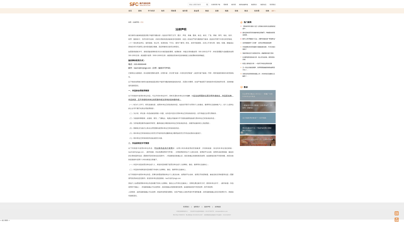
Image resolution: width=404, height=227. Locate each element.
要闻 (140, 11)
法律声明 (136, 22)
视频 (226, 11)
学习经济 (151, 11)
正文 (142, 22)
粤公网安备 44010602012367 (194, 215)
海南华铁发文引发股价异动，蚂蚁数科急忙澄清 (258, 53)
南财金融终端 (243, 4)
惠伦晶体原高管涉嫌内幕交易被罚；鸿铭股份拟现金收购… (259, 34)
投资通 (256, 11)
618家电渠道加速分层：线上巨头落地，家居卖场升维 (258, 58)
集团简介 (254, 4)
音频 (236, 11)
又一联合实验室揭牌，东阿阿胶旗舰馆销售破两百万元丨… (259, 69)
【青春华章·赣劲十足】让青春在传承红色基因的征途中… (259, 27)
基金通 (196, 11)
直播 (217, 11)
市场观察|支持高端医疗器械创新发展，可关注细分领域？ (259, 48)
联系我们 (273, 4)
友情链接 (218, 207)
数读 (246, 11)
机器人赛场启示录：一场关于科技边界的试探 (257, 63)
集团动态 (263, 4)
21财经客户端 (215, 4)
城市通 (233, 4)
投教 (267, 11)
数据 (207, 11)
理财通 (225, 4)
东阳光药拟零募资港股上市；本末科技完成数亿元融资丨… (259, 75)
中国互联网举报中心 (182, 211)
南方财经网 (140, 3)
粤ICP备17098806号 (179, 215)
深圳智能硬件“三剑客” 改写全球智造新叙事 (257, 43)
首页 (130, 11)
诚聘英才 (197, 207)
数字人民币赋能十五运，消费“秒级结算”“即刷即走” (259, 39)
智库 (163, 11)
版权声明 (207, 207)
